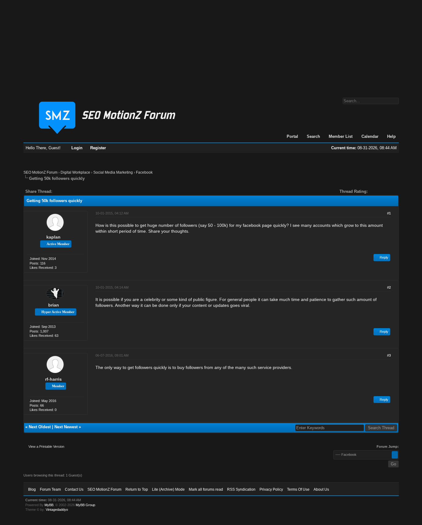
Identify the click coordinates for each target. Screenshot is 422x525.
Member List (340, 136)
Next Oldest (40, 427)
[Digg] (66, 191)
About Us (321, 489)
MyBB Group (85, 505)
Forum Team (50, 489)
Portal (292, 136)
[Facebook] (58, 191)
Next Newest (66, 427)
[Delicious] (71, 191)
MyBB (48, 505)
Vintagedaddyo (57, 509)
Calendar (369, 136)
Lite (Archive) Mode (168, 489)
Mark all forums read (206, 489)
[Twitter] (62, 191)
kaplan (53, 237)
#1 (389, 213)
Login (76, 148)
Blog (32, 489)
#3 (389, 355)
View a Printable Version (46, 446)
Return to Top (136, 489)
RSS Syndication (241, 489)
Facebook (144, 172)
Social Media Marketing (113, 172)
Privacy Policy (271, 489)
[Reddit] (75, 191)
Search (313, 136)
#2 (389, 287)
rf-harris (53, 379)
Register (98, 148)
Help (391, 136)
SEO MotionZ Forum (40, 172)
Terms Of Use (298, 489)
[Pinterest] (81, 191)
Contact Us (74, 489)
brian (53, 305)
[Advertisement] (211, 45)
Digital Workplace (75, 172)
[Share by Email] (86, 191)
